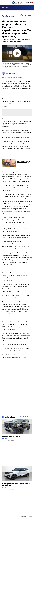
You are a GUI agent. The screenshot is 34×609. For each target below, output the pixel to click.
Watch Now (29, 2)
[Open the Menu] (3, 2)
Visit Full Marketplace (26, 417)
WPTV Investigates (8, 16)
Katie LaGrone (12, 73)
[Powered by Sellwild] (29, 516)
